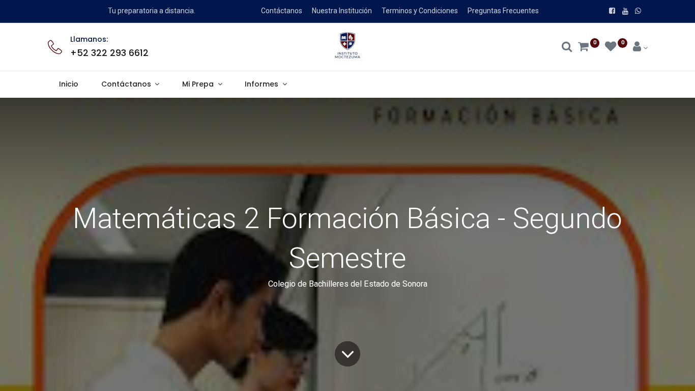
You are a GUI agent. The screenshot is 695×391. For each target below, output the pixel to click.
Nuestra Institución (342, 11)
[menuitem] (69, 84)
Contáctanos (281, 11)
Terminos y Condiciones (420, 11)
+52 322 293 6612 (109, 53)
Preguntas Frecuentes (503, 11)
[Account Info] (640, 48)
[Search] (567, 48)
